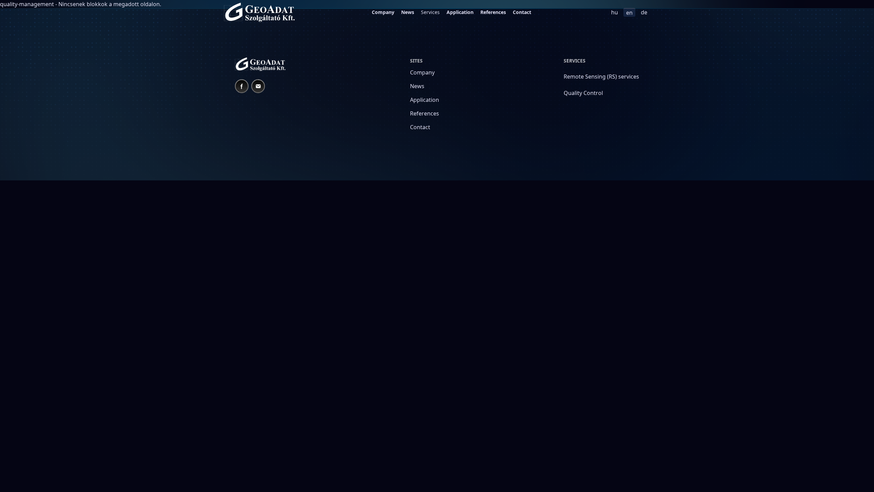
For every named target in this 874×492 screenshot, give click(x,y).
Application (460, 12)
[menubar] (451, 12)
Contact (522, 12)
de (644, 12)
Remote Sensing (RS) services (601, 76)
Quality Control (583, 93)
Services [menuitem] (430, 12)
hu (614, 12)
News (407, 12)
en (629, 12)
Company (383, 12)
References (493, 12)
